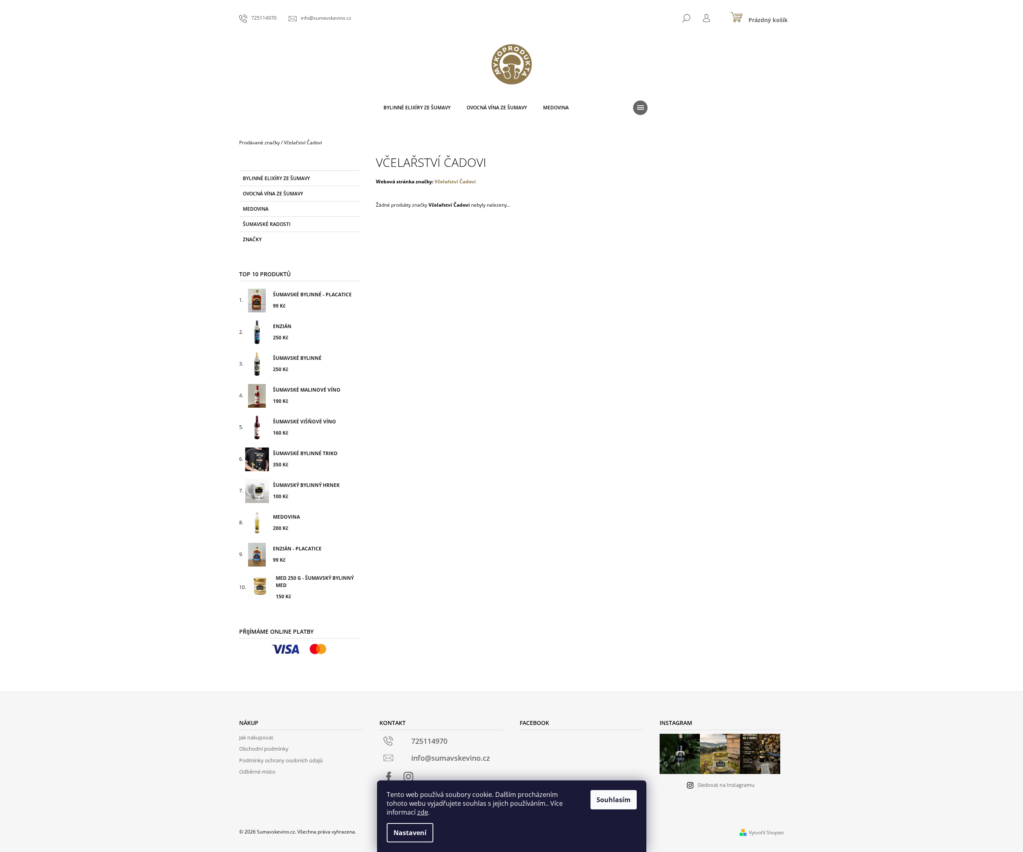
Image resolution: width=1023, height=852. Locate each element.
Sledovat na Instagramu (725, 784)
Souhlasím (614, 799)
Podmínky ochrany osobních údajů (281, 760)
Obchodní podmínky (264, 748)
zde (422, 812)
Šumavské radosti (267, 224)
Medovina (256, 208)
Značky (252, 239)
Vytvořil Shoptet (766, 832)
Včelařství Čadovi (455, 181)
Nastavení (410, 832)
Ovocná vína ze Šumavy (273, 193)
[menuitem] (417, 108)
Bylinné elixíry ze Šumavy (276, 178)
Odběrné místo (257, 771)
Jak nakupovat (256, 737)
